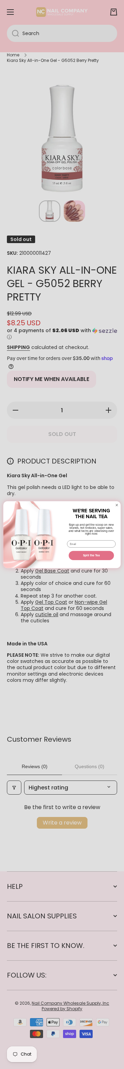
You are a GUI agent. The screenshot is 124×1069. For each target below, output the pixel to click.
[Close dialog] (117, 505)
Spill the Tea (91, 555)
